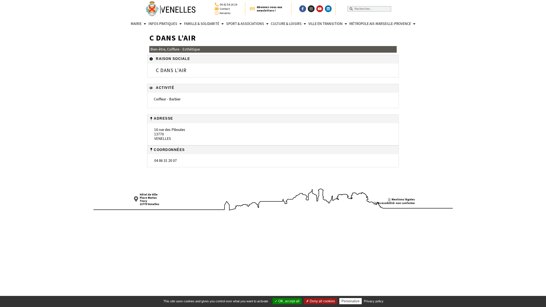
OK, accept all (288, 301)
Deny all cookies (322, 301)
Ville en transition (325, 23)
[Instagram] (311, 8)
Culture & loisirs (286, 23)
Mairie (136, 23)
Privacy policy (373, 301)
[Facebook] (302, 8)
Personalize (350, 301)
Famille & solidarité (201, 23)
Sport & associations (245, 23)
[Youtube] (319, 8)
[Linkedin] (328, 8)
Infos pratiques (162, 23)
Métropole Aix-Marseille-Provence (380, 23)
